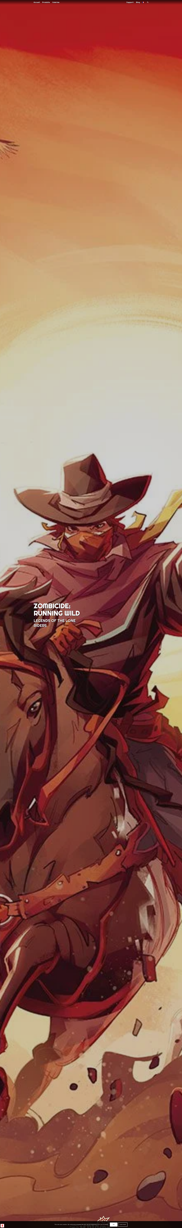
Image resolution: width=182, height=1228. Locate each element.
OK (114, 1224)
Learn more (123, 1224)
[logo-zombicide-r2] (91, 6)
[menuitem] (36, 2)
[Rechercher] (147, 2)
